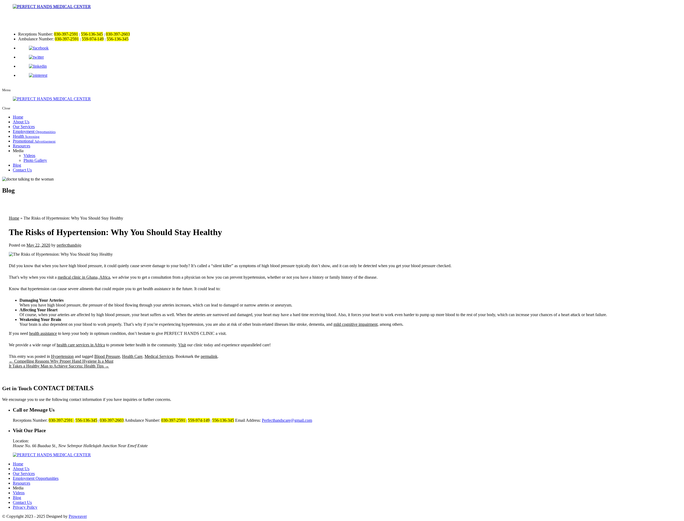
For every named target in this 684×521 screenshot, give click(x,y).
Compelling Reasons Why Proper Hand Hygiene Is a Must (61, 361)
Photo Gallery (35, 160)
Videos (29, 155)
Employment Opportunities (36, 478)
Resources (21, 146)
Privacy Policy (25, 507)
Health (26, 136)
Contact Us (22, 170)
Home (18, 117)
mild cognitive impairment (355, 324)
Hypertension (62, 356)
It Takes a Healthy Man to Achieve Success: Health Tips (59, 366)
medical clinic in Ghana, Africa (84, 277)
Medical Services (159, 356)
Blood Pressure (107, 356)
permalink (209, 356)
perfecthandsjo (69, 245)
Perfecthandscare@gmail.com (287, 420)
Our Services (24, 126)
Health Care (132, 356)
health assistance (43, 333)
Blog (17, 165)
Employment (34, 131)
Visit (182, 345)
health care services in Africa (81, 345)
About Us (21, 122)
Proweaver (78, 516)
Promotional (34, 141)
